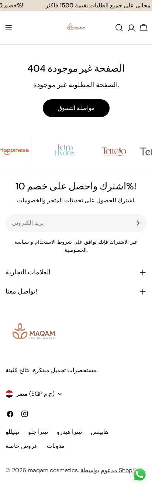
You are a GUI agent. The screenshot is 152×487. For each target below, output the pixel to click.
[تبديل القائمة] (8, 27)
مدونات (56, 446)
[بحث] (119, 27)
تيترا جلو (38, 432)
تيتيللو (12, 432)
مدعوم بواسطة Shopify (109, 470)
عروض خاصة (22, 446)
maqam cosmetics (53, 470)
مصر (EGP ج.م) (35, 394)
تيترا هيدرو (69, 432)
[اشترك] (138, 223)
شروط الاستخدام (53, 242)
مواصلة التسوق (76, 108)
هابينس (99, 432)
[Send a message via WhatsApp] (139, 474)
